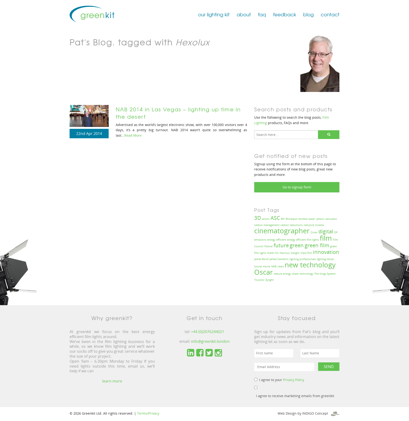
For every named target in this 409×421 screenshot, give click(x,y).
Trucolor (259, 280)
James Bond (261, 259)
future (281, 245)
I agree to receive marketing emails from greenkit (295, 396)
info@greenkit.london (210, 341)
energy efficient (276, 239)
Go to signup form (297, 187)
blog (308, 14)
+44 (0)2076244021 (207, 331)
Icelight (295, 253)
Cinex (314, 232)
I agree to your (281, 380)
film (326, 238)
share (295, 273)
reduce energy (282, 273)
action (266, 219)
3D (257, 217)
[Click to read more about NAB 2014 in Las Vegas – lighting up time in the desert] (89, 115)
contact (330, 14)
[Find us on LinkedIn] (190, 353)
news (280, 266)
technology (306, 273)
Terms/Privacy (148, 413)
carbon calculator (326, 219)
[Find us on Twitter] (209, 353)
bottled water (306, 219)
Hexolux (285, 253)
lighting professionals (302, 259)
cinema (319, 225)
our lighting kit (214, 14)
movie (266, 266)
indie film (306, 253)
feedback (284, 14)
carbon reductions (291, 225)
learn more (112, 381)
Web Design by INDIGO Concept (304, 413)
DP (336, 232)
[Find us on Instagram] (218, 353)
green (297, 245)
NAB (273, 266)
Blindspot (292, 219)
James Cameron (279, 259)
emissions (260, 239)
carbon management (267, 225)
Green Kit (273, 253)
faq (262, 14)
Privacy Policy (293, 380)
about (244, 14)
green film (317, 245)
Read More (133, 135)
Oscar (263, 272)
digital (325, 231)
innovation (326, 251)
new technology (310, 264)
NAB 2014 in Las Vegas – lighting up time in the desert (178, 112)
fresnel (268, 246)
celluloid (309, 225)
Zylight (269, 280)
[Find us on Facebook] (200, 353)
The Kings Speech (325, 273)
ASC (275, 217)
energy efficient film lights (303, 239)
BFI (283, 219)
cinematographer (282, 230)
